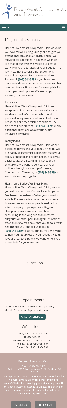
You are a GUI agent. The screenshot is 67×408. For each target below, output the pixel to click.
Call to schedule (32, 316)
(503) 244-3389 (27, 79)
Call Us (22, 405)
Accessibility (20, 376)
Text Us (47, 405)
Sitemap (7, 376)
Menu (5, 27)
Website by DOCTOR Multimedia (46, 376)
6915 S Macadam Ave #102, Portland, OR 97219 (39, 370)
